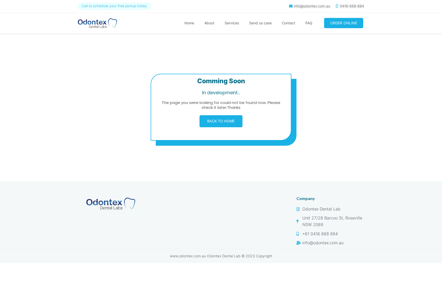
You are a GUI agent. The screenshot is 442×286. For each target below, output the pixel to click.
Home (189, 23)
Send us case (260, 23)
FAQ (308, 23)
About (209, 23)
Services (232, 23)
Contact (288, 23)
